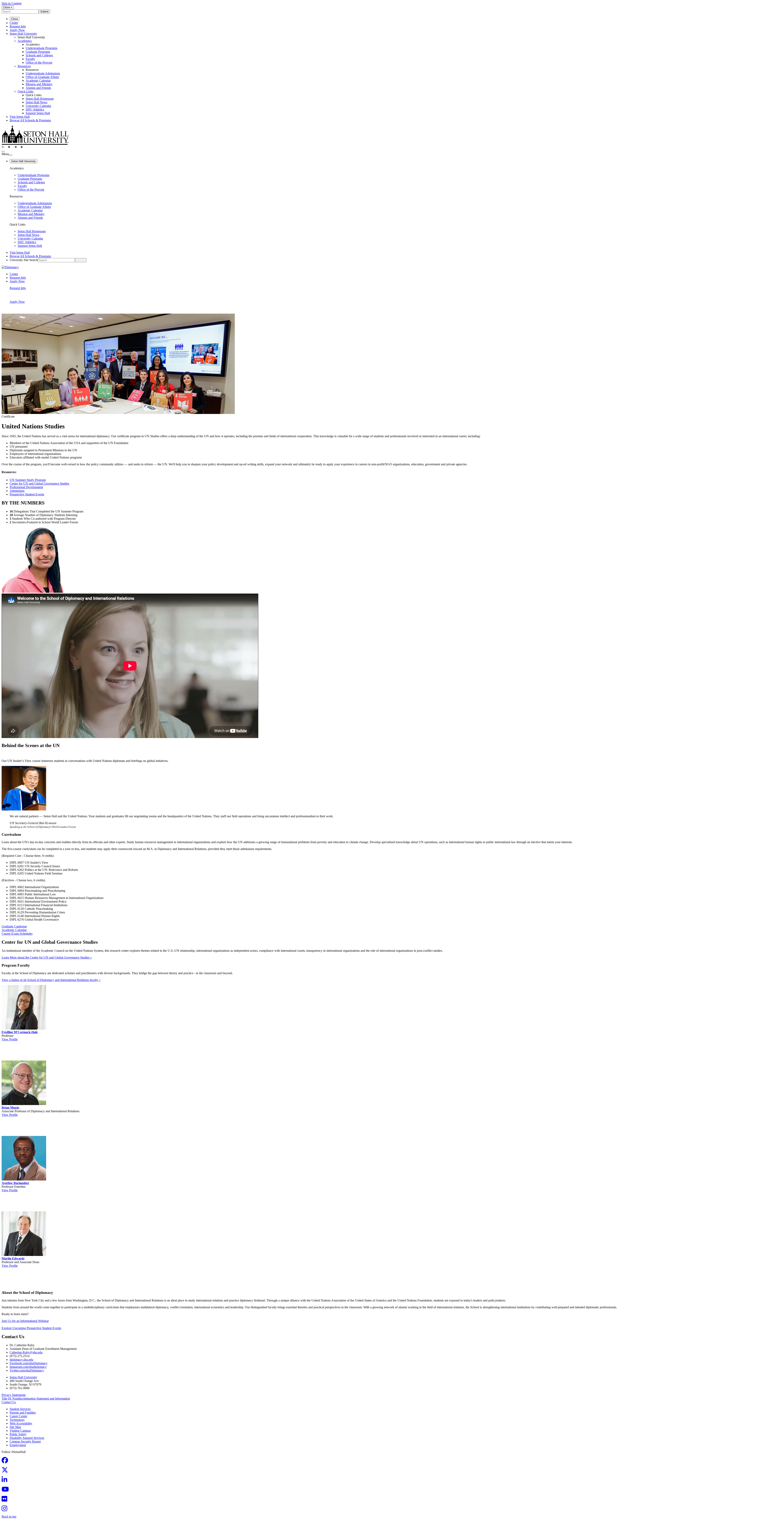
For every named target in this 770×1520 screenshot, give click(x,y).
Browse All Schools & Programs (30, 120)
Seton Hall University (23, 33)
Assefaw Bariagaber (15, 1183)
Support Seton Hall (38, 113)
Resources (24, 66)
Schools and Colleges (39, 55)
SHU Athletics (35, 109)
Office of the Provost (39, 62)
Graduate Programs (38, 51)
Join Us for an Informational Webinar (25, 1321)
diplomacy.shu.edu (21, 1359)
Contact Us (9, 1402)
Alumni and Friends (38, 87)
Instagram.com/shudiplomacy (28, 1367)
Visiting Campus (20, 1430)
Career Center (18, 1416)
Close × (7, 7)
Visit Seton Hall (20, 116)
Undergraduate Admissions (43, 73)
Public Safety (18, 1434)
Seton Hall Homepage (40, 98)
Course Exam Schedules (17, 933)
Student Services (20, 1409)
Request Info (18, 26)
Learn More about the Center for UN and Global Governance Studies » (47, 957)
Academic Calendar (38, 80)
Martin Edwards (13, 1258)
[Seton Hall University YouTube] (6, 1490)
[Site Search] (3, 151)
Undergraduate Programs (41, 48)
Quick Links (25, 91)
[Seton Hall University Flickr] (6, 1500)
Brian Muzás (10, 1107)
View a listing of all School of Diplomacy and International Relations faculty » (51, 980)
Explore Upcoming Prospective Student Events (31, 1328)
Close (14, 18)
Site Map (15, 1427)
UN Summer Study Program (28, 480)
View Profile (10, 1039)
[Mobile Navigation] (10, 155)
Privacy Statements (14, 1395)
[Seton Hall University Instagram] (6, 1509)
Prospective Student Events (27, 494)
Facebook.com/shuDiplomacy (29, 1363)
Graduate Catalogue (14, 926)
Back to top (9, 1516)
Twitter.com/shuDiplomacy (27, 1370)
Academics (25, 41)
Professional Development (26, 487)
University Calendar (38, 106)
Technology (17, 1419)
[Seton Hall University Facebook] (6, 1461)
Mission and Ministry (39, 84)
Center (14, 22)
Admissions (17, 490)
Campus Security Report (25, 1441)
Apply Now (17, 30)
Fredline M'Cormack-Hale (20, 1032)
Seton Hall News (36, 102)
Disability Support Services (27, 1438)
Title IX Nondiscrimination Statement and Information (36, 1398)
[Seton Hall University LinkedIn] (6, 1480)
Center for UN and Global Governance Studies (39, 483)
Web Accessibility (21, 1423)
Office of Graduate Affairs (42, 77)
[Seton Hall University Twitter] (6, 1471)
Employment (18, 1445)
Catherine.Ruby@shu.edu (26, 1352)
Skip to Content (11, 3)
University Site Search (24, 260)
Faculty (30, 59)
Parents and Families (23, 1412)
